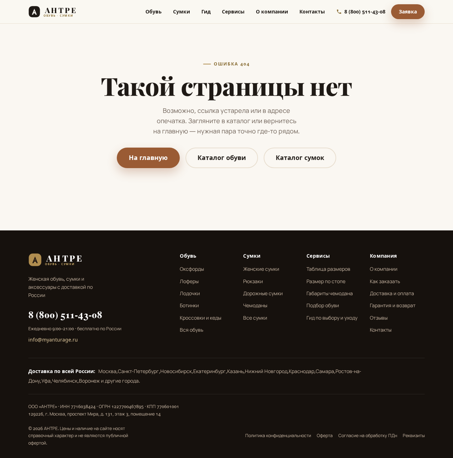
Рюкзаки (253, 281)
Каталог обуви (221, 157)
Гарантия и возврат (392, 305)
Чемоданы (255, 305)
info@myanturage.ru (53, 339)
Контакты (312, 11)
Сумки (181, 11)
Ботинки (189, 305)
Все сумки (255, 317)
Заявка (408, 11)
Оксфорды (192, 268)
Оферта (325, 436)
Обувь (153, 11)
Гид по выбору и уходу (331, 317)
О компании (272, 11)
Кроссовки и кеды (200, 317)
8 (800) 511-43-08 (65, 314)
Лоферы (189, 281)
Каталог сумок (300, 157)
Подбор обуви (322, 305)
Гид (206, 11)
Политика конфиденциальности (278, 436)
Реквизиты (414, 436)
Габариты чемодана (329, 293)
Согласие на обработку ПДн (367, 436)
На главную (148, 157)
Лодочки (190, 293)
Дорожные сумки (263, 293)
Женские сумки (261, 268)
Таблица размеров (328, 268)
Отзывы (379, 317)
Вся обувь (191, 329)
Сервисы (233, 11)
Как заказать (385, 281)
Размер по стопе (325, 281)
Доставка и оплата (392, 293)
